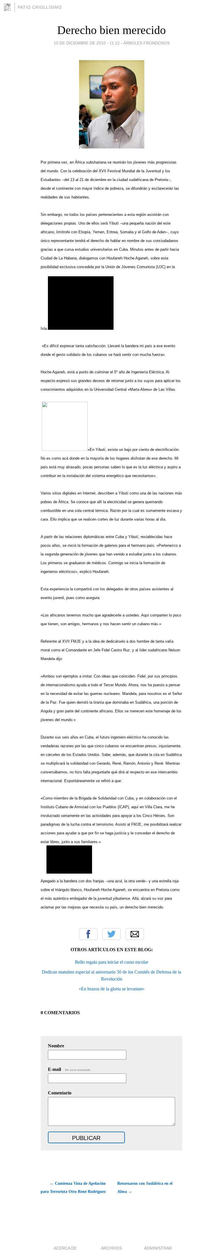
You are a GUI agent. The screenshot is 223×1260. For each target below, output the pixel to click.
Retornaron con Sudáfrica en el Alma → (144, 1187)
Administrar (158, 1248)
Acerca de (65, 1248)
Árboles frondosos (146, 43)
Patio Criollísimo (40, 7)
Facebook (88, 934)
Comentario (59, 1092)
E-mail (69, 1069)
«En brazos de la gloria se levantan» (112, 988)
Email (134, 934)
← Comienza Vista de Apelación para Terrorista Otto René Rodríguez (73, 1187)
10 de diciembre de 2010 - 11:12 (87, 43)
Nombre (56, 1045)
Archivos (111, 1248)
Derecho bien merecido (111, 30)
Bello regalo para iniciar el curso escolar (111, 962)
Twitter (111, 934)
